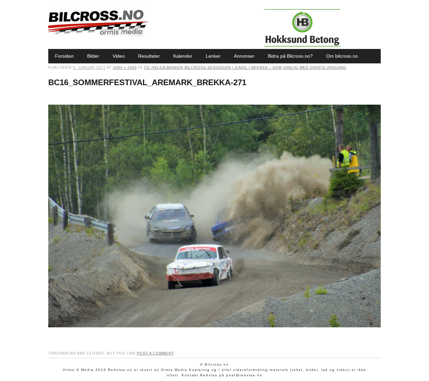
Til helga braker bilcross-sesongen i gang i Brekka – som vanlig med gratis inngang (245, 67)
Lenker (213, 56)
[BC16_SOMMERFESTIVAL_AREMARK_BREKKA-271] (214, 333)
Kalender (182, 56)
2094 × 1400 (125, 67)
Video (119, 56)
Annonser (244, 56)
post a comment (155, 353)
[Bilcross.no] (98, 35)
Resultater (149, 56)
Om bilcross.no (342, 56)
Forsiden (64, 56)
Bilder (93, 56)
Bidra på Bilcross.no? (290, 56)
